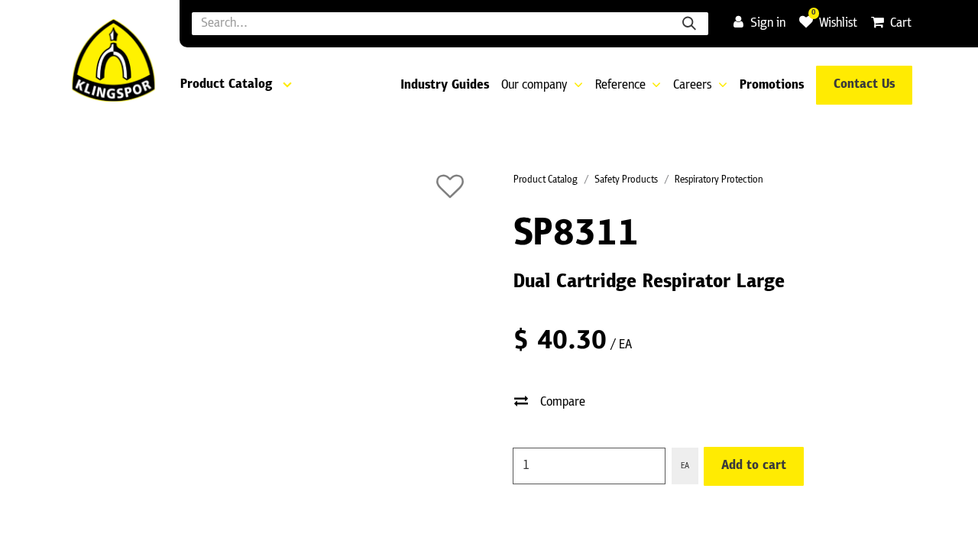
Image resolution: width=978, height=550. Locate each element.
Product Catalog (545, 180)
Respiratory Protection (719, 180)
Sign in (767, 24)
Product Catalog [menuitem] (226, 85)
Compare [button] (562, 402)
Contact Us (864, 85)
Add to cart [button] (753, 466)
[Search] (689, 23)
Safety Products (626, 180)
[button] (450, 186)
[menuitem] (444, 86)
